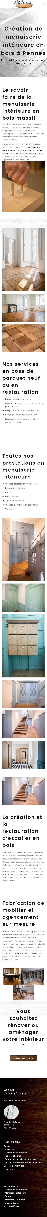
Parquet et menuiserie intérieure (20, 1159)
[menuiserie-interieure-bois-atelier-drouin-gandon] (23, 755)
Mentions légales (12, 1206)
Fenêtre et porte (13, 1156)
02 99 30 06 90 (10, 1128)
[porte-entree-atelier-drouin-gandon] (23, 549)
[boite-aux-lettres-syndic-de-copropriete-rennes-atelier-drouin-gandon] (23, 645)
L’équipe (9, 1169)
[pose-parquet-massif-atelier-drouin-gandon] (23, 308)
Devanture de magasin (16, 1152)
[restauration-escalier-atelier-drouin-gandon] (23, 724)
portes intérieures (20, 153)
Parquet (9, 1196)
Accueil (7, 1146)
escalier (28, 150)
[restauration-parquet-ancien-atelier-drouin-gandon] (23, 338)
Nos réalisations (12, 1186)
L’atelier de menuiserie (15, 1165)
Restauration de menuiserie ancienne (23, 1162)
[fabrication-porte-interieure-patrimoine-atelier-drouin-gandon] (23, 694)
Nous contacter (11, 1203)
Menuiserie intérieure (15, 1199)
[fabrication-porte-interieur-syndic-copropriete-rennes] (23, 598)
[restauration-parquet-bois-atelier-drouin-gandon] (23, 259)
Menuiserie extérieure (15, 1193)
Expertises (9, 1149)
